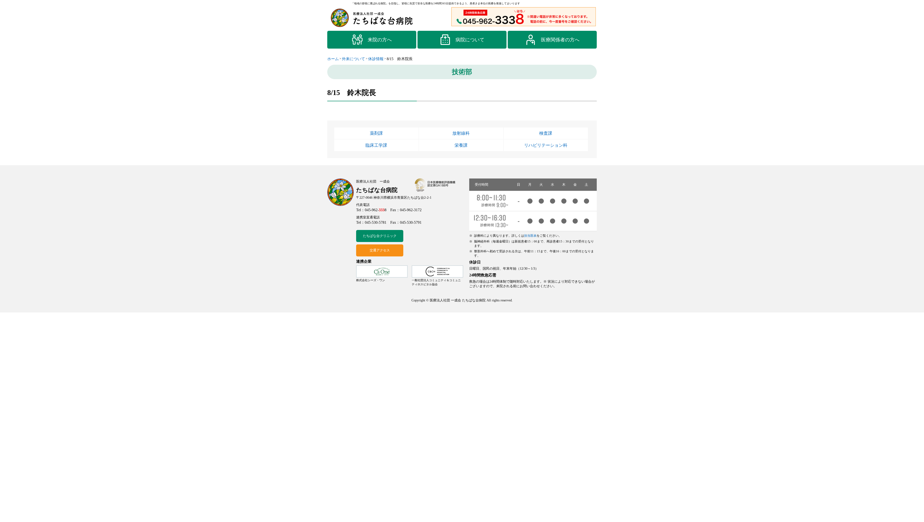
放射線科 (461, 133)
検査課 (545, 133)
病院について (470, 39)
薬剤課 (376, 133)
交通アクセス (380, 250)
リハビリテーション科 (545, 145)
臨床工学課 (376, 145)
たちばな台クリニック (380, 236)
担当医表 (530, 235)
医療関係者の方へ (560, 39)
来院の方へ (380, 39)
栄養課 (461, 145)
